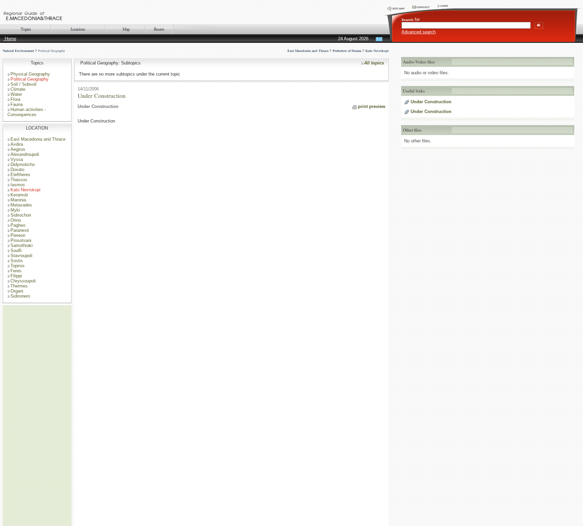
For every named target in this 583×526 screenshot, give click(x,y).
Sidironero (20, 296)
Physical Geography (30, 74)
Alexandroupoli (24, 154)
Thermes (19, 285)
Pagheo (17, 225)
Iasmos (17, 184)
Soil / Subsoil (23, 84)
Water (16, 94)
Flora (15, 99)
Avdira (16, 144)
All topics (374, 62)
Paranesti (19, 230)
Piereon (17, 235)
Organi (16, 291)
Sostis (16, 260)
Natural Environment (18, 50)
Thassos (18, 179)
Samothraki (21, 245)
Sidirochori (20, 215)
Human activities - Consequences (26, 112)
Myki (15, 210)
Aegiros (17, 149)
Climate (17, 89)
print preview (371, 106)
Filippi (16, 275)
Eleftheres (20, 174)
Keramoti (19, 194)
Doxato (17, 169)
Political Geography (51, 50)
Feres (16, 270)
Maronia (18, 199)
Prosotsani (20, 240)
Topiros (17, 265)
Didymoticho (22, 164)
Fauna (16, 104)
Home (9, 38)
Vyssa (16, 159)
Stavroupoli (21, 255)
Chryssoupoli (23, 280)
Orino (15, 220)
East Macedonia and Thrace (37, 139)
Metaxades (21, 204)
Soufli (16, 250)
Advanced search (418, 31)
